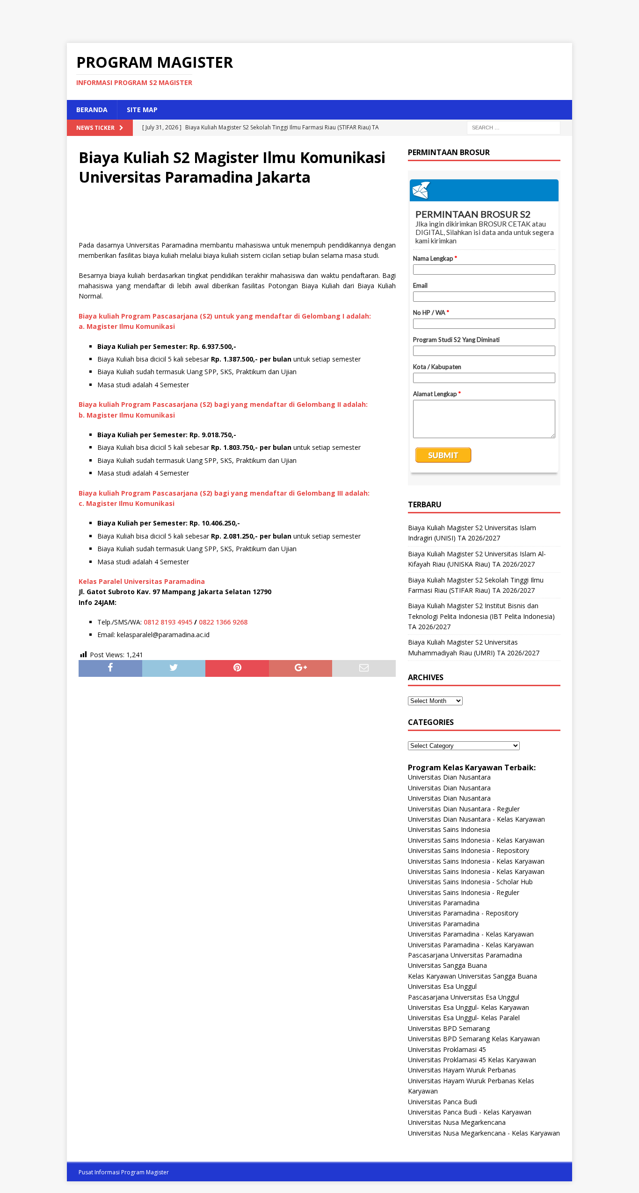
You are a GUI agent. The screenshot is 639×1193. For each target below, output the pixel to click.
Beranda (92, 109)
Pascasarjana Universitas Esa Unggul (463, 997)
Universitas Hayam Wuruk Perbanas (462, 1069)
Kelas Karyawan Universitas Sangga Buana (472, 976)
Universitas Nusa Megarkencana (457, 1122)
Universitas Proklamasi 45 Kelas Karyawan (472, 1059)
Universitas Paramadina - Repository (463, 913)
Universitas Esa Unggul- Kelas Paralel (464, 1017)
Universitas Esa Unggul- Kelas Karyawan (468, 1007)
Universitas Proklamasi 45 (447, 1049)
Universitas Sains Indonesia (449, 829)
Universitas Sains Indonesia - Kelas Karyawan (476, 840)
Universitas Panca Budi (442, 1101)
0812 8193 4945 (168, 622)
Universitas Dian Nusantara (449, 777)
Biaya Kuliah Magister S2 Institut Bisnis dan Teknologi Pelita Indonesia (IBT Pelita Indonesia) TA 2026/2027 (481, 616)
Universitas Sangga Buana (447, 965)
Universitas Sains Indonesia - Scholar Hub (470, 881)
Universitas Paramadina (443, 902)
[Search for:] (513, 126)
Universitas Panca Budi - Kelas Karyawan (469, 1112)
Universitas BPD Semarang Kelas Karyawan (474, 1038)
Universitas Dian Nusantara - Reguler (464, 808)
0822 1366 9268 (223, 622)
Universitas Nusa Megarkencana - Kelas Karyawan (484, 1133)
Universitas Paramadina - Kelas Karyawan (471, 934)
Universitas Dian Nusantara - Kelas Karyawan (476, 819)
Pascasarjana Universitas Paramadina (465, 955)
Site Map (142, 109)
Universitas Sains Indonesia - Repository (468, 850)
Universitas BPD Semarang (449, 1028)
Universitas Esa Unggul (442, 986)
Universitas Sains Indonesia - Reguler (463, 892)
